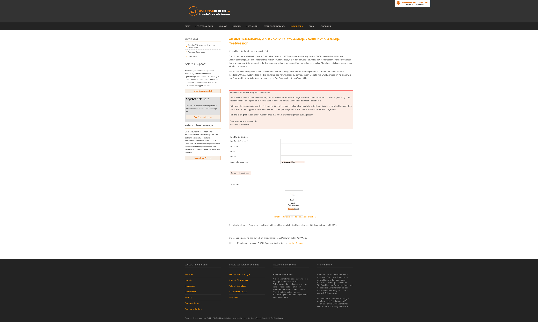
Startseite (189, 274)
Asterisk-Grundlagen (274, 26)
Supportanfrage (192, 303)
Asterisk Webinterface (238, 280)
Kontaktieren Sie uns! (203, 158)
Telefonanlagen (205, 26)
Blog (311, 26)
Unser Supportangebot (203, 91)
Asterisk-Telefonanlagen (239, 274)
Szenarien (253, 26)
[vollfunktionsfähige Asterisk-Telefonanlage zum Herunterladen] (412, 3)
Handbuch (192, 56)
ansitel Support (296, 243)
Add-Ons (223, 26)
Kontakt (188, 280)
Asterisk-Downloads (196, 52)
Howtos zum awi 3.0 (238, 292)
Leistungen (325, 26)
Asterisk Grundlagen (238, 286)
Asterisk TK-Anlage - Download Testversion (201, 46)
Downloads (297, 26)
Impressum (190, 286)
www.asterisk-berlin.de (241, 318)
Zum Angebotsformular (203, 117)
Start (187, 26)
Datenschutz (190, 292)
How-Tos (237, 26)
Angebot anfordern (193, 309)
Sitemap (188, 297)
